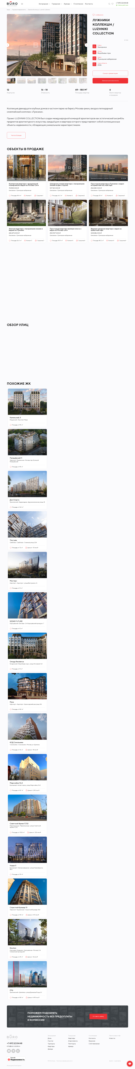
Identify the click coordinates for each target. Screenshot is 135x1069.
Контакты (89, 4)
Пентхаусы (72, 1044)
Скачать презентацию (110, 73)
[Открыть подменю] (22, 4)
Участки (50, 1041)
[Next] (86, 45)
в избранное (99, 15)
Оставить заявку (98, 1016)
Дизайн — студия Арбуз (115, 1061)
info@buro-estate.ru (13, 1046)
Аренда (50, 1049)
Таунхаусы (51, 1044)
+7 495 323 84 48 (14, 1043)
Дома (49, 1038)
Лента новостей (114, 1036)
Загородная (43, 4)
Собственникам (94, 1044)
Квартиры (51, 1046)
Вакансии (92, 1041)
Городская (56, 4)
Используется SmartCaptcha (14, 1065)
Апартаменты (73, 1041)
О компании (78, 4)
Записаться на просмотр (110, 81)
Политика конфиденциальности (64, 1061)
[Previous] (7, 45)
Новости (112, 1038)
